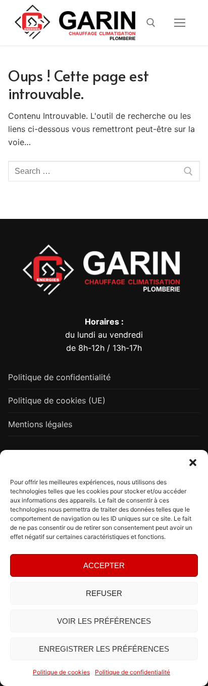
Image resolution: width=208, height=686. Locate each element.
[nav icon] (180, 22)
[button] (193, 463)
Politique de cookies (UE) (57, 400)
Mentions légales (40, 424)
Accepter (104, 565)
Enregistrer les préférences (104, 649)
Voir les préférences (104, 621)
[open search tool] (150, 22)
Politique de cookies (61, 672)
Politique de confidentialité (132, 672)
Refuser (104, 593)
